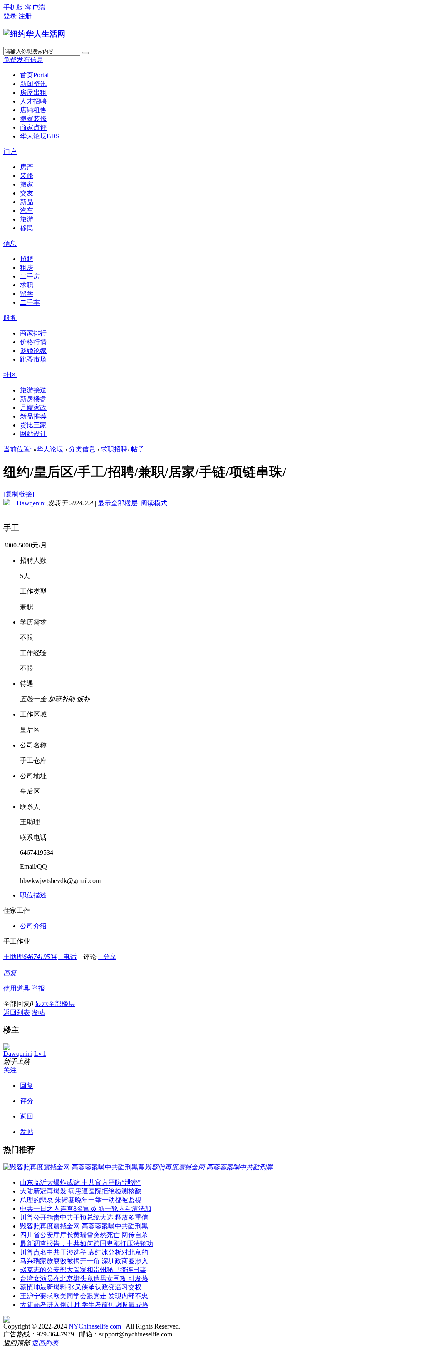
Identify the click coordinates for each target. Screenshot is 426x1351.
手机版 (13, 7)
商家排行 (33, 333)
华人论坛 (39, 136)
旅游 (26, 219)
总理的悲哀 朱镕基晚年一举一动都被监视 (80, 1199)
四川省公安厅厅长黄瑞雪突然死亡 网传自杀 (84, 1234)
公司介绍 (33, 925)
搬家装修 (33, 118)
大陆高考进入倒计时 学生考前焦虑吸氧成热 (84, 1304)
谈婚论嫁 (33, 350)
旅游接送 (33, 390)
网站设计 (33, 433)
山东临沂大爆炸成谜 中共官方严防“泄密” (80, 1182)
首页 (34, 75)
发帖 (38, 1012)
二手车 (30, 302)
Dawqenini (31, 503)
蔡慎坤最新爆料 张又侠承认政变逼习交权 (80, 1287)
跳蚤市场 (33, 359)
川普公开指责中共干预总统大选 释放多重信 (84, 1217)
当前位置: (18, 449)
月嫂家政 (33, 407)
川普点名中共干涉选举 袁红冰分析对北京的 (84, 1252)
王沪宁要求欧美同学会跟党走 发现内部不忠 (84, 1295)
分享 (107, 956)
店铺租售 (33, 109)
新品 (26, 201)
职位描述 (33, 895)
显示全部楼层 (118, 503)
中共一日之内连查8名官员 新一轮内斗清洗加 (85, 1208)
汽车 (26, 210)
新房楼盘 (33, 398)
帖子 (137, 449)
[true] (85, 53)
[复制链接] (18, 494)
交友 (26, 193)
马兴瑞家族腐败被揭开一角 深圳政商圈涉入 (84, 1261)
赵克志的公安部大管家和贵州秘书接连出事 (83, 1269)
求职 (26, 284)
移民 (26, 228)
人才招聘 (33, 101)
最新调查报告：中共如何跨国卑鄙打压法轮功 (86, 1243)
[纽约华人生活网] (34, 34)
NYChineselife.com (95, 1326)
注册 (25, 16)
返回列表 (16, 1012)
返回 (26, 1116)
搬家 (26, 184)
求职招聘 (114, 449)
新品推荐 (33, 416)
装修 (26, 175)
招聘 (26, 258)
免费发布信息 (23, 59)
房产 (26, 166)
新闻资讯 (33, 83)
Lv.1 (40, 1053)
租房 (26, 267)
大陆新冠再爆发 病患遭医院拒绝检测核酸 (80, 1191)
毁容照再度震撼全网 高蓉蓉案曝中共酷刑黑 (84, 1226)
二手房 (30, 276)
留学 (26, 293)
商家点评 (33, 127)
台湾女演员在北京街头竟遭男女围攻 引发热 (84, 1278)
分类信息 (82, 449)
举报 (38, 988)
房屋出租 (33, 92)
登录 (10, 16)
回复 (10, 972)
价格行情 (33, 341)
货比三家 (33, 425)
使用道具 (16, 988)
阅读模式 (154, 503)
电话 (67, 956)
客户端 (35, 7)
